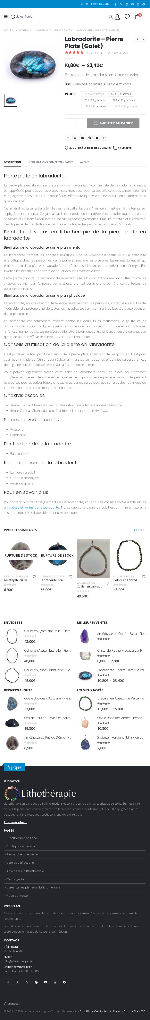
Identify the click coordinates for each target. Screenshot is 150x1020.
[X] (121, 4)
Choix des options (30, 545)
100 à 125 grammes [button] (124, 100)
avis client (94, 53)
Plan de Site (131, 1011)
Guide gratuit (16, 879)
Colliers (81, 582)
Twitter (75, 138)
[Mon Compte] (117, 17)
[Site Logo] (21, 16)
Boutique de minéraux (22, 846)
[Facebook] (115, 4)
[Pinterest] (126, 4)
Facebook (68, 138)
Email (97, 138)
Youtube (46, 982)
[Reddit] (143, 4)
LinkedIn (82, 138)
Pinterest (90, 138)
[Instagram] (138, 4)
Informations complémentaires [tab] (50, 162)
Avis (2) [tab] (84, 162)
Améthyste (9, 576)
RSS (27, 982)
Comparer (124, 148)
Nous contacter (18, 896)
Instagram (55, 982)
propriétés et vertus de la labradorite (31, 507)
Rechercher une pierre (22, 854)
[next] (143, 39)
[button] (7, 16)
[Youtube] (132, 4)
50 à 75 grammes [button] (121, 94)
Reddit (64, 982)
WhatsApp (104, 138)
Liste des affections (20, 863)
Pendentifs (59, 576)
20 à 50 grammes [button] (94, 94)
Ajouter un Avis (118, 53)
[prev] (137, 39)
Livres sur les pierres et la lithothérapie (33, 887)
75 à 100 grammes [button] (94, 100)
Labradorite (46, 576)
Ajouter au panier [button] (103, 545)
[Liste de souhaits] (127, 17)
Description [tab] (12, 162)
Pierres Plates (23, 576)
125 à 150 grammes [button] (95, 106)
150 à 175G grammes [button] (126, 106)
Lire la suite (66, 545)
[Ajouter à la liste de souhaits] (34, 577)
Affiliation (115, 1011)
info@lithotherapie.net (19, 961)
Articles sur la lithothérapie (25, 871)
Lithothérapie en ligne (22, 838)
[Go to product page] (93, 558)
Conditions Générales (94, 1011)
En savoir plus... (15, 822)
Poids (70, 94)
